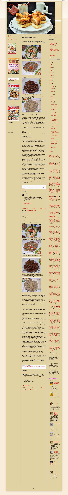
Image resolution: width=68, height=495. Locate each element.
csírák (58, 176)
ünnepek (51, 340)
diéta (54, 179)
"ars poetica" (56, 155)
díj (57, 179)
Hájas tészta (55, 461)
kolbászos (54, 247)
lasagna (56, 258)
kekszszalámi (50, 241)
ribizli (59, 302)
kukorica (50, 254)
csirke (50, 177)
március (52, 99)
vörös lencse (52, 347)
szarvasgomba (58, 315)
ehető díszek (57, 188)
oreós (55, 285)
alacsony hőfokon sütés (53, 157)
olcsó (51, 284)
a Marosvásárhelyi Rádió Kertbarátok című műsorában (54, 50)
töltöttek (23, 188)
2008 (51, 151)
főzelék (57, 198)
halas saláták (58, 220)
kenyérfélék (51, 244)
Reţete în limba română (54, 37)
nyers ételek (58, 281)
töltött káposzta (43, 187)
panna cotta (58, 288)
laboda (50, 257)
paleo (54, 288)
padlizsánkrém (56, 287)
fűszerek (54, 200)
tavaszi (59, 321)
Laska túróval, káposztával (55, 113)
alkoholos (56, 160)
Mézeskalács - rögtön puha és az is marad (56, 472)
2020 (51, 65)
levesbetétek (56, 261)
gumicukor (57, 208)
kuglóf (57, 253)
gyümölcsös (52, 216)
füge (58, 199)
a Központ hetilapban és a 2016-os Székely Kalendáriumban (54, 52)
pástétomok (50, 291)
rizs (53, 304)
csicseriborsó (51, 176)
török (53, 336)
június (52, 94)
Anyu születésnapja (54, 136)
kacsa (34, 187)
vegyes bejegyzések (53, 343)
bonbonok (50, 171)
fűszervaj (59, 200)
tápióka (59, 320)
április (52, 98)
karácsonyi (50, 238)
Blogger (38, 488)
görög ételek (51, 207)
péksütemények (56, 291)
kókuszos (56, 246)
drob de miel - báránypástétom (54, 183)
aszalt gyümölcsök (52, 164)
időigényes (50, 231)
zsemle (58, 350)
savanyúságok (56, 307)
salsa (51, 307)
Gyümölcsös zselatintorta (55, 135)
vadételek (56, 341)
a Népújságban (52, 55)
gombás (58, 205)
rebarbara (51, 299)
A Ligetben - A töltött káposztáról (53, 44)
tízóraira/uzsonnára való (52, 329)
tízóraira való (56, 328)
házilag (53, 222)
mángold (58, 267)
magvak (51, 264)
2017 (51, 70)
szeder (51, 316)
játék (51, 233)
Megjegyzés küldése (26, 205)
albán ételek (57, 158)
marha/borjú (55, 270)
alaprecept (50, 158)
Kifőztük (50, 245)
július (52, 93)
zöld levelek (58, 347)
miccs (55, 274)
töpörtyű (50, 336)
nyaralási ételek (55, 280)
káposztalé (57, 237)
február (52, 101)
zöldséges (51, 350)
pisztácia (54, 293)
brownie (50, 173)
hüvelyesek (56, 230)
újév (49, 339)
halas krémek (52, 220)
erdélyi (58, 189)
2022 (51, 62)
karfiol (57, 239)
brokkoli (56, 172)
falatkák (58, 191)
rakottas (54, 297)
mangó (54, 267)
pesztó (53, 292)
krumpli (37, 187)
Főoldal (33, 208)
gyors (56, 212)
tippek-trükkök (57, 327)
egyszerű (55, 187)
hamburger (51, 221)
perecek (50, 292)
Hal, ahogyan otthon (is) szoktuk (55, 117)
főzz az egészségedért (52, 199)
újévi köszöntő (53, 339)
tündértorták (57, 338)
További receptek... (54, 143)
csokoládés (56, 177)
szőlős (56, 319)
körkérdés (57, 250)
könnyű (58, 248)
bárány (57, 165)
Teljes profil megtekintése (12, 39)
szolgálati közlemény (51, 319)
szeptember (53, 89)
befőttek (50, 168)
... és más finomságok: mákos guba (54, 126)
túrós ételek (51, 338)
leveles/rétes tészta (57, 260)
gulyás (54, 208)
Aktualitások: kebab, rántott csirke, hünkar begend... (55, 132)
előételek (50, 189)
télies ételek (58, 325)
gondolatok (57, 206)
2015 (51, 74)
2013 (51, 77)
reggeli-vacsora (57, 300)
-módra (50, 155)
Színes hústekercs (54, 104)
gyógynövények (52, 212)
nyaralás (50, 280)
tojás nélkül (50, 330)
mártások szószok (53, 271)
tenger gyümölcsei (54, 326)
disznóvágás (56, 182)
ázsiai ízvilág (52, 165)
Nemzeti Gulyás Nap (52, 278)
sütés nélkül (58, 311)
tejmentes (57, 322)
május (52, 96)
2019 (51, 67)
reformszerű (57, 299)
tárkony (51, 321)
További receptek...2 (54, 140)
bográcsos (57, 170)
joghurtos (56, 233)
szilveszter (56, 318)
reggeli (50, 300)
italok (59, 232)
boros (58, 171)
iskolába (55, 232)
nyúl (59, 282)
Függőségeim (53, 109)
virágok (53, 346)
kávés (49, 240)
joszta (49, 234)
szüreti (56, 320)
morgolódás (57, 275)
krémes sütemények (56, 251)
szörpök (59, 319)
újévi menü (58, 339)
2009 (51, 83)
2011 (51, 80)
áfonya (55, 156)
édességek (58, 184)
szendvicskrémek (51, 318)
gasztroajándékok (56, 201)
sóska (55, 308)
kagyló (59, 234)
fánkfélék (51, 192)
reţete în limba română (54, 302)
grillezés (50, 208)
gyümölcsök (56, 215)
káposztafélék (51, 237)
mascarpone (51, 272)
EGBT (52, 185)
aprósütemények (51, 163)
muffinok (50, 276)
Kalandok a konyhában (19, 4)
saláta (54, 306)
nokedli (57, 279)
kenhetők (56, 243)
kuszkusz (56, 254)
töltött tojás (51, 335)
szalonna (58, 314)
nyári (50, 281)
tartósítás (55, 321)
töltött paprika (56, 334)
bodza (53, 170)
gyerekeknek (56, 210)
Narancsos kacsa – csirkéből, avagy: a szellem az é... (54, 106)
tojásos (50, 332)
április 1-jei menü (53, 162)
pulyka (59, 296)
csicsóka (55, 176)
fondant (57, 196)
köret (52, 250)
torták (56, 332)
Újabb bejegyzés (24, 208)
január (52, 102)
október (52, 88)
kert (55, 244)
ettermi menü (58, 190)
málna (50, 266)
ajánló (58, 156)
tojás (57, 329)
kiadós (58, 244)
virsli (56, 346)
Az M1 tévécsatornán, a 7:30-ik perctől (54, 41)
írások (58, 231)
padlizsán (50, 287)
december (53, 85)
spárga (58, 308)
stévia (54, 309)
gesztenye (56, 204)
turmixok (57, 336)
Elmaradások (53, 149)
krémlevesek (51, 252)
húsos (55, 227)
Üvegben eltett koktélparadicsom (57, 383)
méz (58, 273)
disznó (26, 187)
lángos (59, 257)
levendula (51, 261)
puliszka (54, 296)
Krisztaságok (57, 252)
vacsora (50, 341)
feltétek (50, 195)
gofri (55, 205)
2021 (51, 64)
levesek (50, 263)
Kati (24, 193)
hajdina (50, 219)
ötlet (54, 286)
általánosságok (53, 161)
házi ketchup (56, 221)
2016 (51, 72)
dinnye (50, 181)
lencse (59, 259)
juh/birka (52, 234)
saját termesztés (53, 305)
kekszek (57, 240)
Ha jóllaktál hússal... (54, 141)
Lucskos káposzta (53, 115)
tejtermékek (58, 323)
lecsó (51, 259)
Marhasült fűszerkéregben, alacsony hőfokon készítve (56, 404)
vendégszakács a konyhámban (53, 345)
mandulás (50, 267)
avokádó (58, 164)
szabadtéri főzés (54, 313)
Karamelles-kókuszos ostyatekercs (56, 413)
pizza (51, 294)
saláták (39, 187)
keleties (55, 241)
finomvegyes (51, 196)
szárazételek (52, 315)
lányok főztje (52, 258)
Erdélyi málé (56, 432)
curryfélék (57, 175)
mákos (57, 265)
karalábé (50, 239)
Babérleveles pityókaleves (56, 452)
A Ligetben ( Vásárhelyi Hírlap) (53, 46)
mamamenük (56, 266)
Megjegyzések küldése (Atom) (31, 210)
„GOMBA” (52, 138)
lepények (51, 260)
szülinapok (51, 320)
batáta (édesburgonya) (55, 166)
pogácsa (55, 294)
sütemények (51, 311)
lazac (59, 258)
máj (49, 265)
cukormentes (51, 175)
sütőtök (52, 312)
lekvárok (54, 259)
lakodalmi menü (55, 257)
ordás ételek (51, 285)
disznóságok (29, 187)
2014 (51, 75)
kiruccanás (56, 245)
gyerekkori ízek (51, 211)
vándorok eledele (51, 342)
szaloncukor (54, 314)
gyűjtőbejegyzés (51, 215)
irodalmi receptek (51, 232)
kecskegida (53, 240)
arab (57, 163)
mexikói (55, 273)
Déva (51, 179)
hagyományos (55, 218)
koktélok (50, 246)
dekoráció (53, 178)
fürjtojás (50, 200)
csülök (50, 178)
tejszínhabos (51, 324)
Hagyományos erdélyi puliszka (56, 393)
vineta (49, 346)
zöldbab (51, 348)
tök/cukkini (54, 333)
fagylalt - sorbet (52, 191)
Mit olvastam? (53, 147)
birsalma (50, 170)
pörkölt (53, 295)
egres (56, 185)
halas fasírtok (58, 219)
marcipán (58, 268)
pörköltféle (57, 295)
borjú (54, 171)
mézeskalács (50, 274)
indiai (55, 231)
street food (57, 309)
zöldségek (56, 348)
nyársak (54, 281)
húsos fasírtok (51, 229)
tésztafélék (51, 327)
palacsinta (50, 288)
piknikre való (57, 292)
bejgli (51, 169)
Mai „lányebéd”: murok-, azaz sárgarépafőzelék (55, 112)
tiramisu (50, 328)
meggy (51, 273)
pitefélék (58, 293)
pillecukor (50, 293)
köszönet (50, 251)
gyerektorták (58, 211)
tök (49, 333)
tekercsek (52, 325)
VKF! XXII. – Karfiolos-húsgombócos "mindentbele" (55, 123)
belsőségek (56, 169)
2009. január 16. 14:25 (27, 203)
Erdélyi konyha (51, 190)
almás (49, 161)
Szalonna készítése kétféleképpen (57, 442)
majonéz (53, 265)
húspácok (56, 229)
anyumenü (57, 161)
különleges (50, 255)
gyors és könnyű (53, 213)
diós (52, 181)
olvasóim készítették (56, 284)
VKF (59, 346)
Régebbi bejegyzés (43, 208)
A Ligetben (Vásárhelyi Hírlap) (55, 48)
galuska (51, 201)
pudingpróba (50, 296)
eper (55, 189)
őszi (51, 286)
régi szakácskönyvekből (54, 301)
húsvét (50, 230)
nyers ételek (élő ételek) (53, 282)
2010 (51, 82)
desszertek (58, 178)
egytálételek (51, 188)
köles (55, 248)
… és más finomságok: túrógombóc (54, 120)
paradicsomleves (52, 289)
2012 (51, 78)
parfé (58, 289)
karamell (54, 239)
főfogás (32, 187)
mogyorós (58, 274)
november (53, 86)
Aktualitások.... (53, 128)
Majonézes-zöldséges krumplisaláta (54, 145)
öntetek (58, 285)
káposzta (57, 235)
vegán (57, 342)
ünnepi (56, 340)
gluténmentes (51, 205)
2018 (51, 69)
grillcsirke (56, 207)
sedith (10, 37)
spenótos (50, 309)
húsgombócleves (51, 226)
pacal (58, 286)
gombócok (52, 206)
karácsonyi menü (56, 238)
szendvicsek (56, 316)
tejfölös (52, 322)
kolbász (50, 247)
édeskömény (51, 184)
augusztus (52, 91)
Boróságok (50, 172)
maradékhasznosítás (52, 268)
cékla (54, 173)
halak (53, 219)
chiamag (58, 173)
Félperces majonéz (57, 423)
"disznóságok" (51, 156)
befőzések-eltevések (56, 168)
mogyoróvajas (52, 275)
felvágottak (56, 195)
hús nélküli (52, 225)
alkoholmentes (51, 160)
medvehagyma (57, 272)
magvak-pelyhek (56, 264)
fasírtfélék (56, 192)
